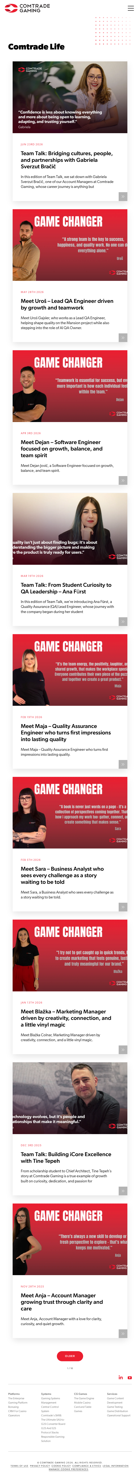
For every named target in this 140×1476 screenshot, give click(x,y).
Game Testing (115, 1407)
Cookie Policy (61, 1466)
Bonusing (13, 1407)
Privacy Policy (40, 1466)
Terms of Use (20, 1466)
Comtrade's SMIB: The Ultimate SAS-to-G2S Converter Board (53, 1420)
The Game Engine (84, 1398)
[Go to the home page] (27, 8)
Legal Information (116, 1466)
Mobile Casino (82, 1402)
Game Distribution (117, 1411)
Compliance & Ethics (86, 1466)
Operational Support (118, 1415)
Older (70, 1356)
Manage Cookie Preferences (68, 1469)
